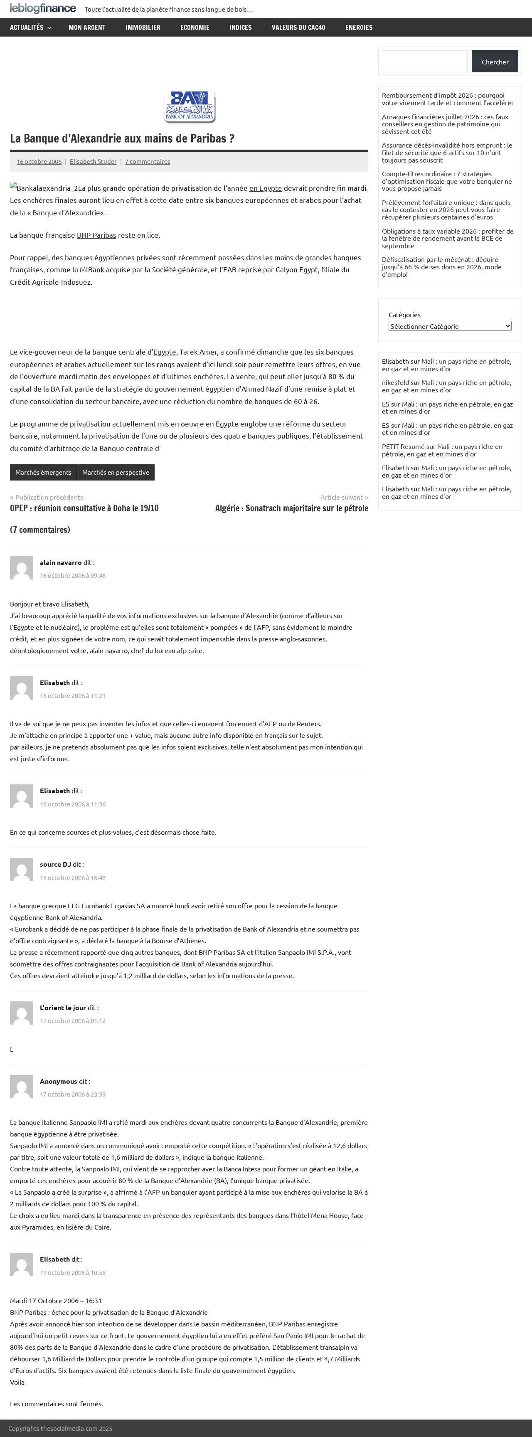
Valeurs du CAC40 (298, 27)
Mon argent (87, 27)
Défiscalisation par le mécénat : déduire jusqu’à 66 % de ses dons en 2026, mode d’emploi (442, 266)
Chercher (495, 61)
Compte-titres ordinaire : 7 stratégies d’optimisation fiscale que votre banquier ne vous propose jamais (447, 180)
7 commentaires (147, 161)
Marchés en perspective (115, 472)
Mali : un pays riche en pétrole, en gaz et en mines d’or (447, 364)
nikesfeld (395, 382)
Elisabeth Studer (93, 161)
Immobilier (143, 27)
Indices (240, 27)
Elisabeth (395, 467)
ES (385, 403)
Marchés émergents (43, 472)
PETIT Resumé (403, 446)
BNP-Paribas (96, 234)
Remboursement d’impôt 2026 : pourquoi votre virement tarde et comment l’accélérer (448, 98)
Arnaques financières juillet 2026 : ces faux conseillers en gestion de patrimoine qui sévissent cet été (445, 123)
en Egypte (265, 187)
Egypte (164, 351)
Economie (194, 27)
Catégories (405, 314)
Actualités (27, 27)
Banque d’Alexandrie (66, 212)
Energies (359, 27)
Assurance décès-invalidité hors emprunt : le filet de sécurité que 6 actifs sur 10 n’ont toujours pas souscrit (447, 151)
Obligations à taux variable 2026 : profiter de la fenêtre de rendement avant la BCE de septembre (448, 238)
